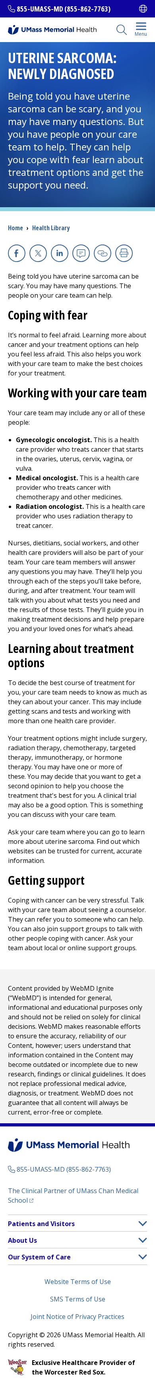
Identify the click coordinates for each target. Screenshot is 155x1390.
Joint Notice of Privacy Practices (77, 1316)
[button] (142, 1223)
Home (15, 227)
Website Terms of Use (78, 1281)
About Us (22, 1240)
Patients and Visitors (41, 1223)
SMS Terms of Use (77, 1299)
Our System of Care (39, 1257)
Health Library (51, 227)
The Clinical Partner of (73, 1195)
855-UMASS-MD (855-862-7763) (63, 8)
